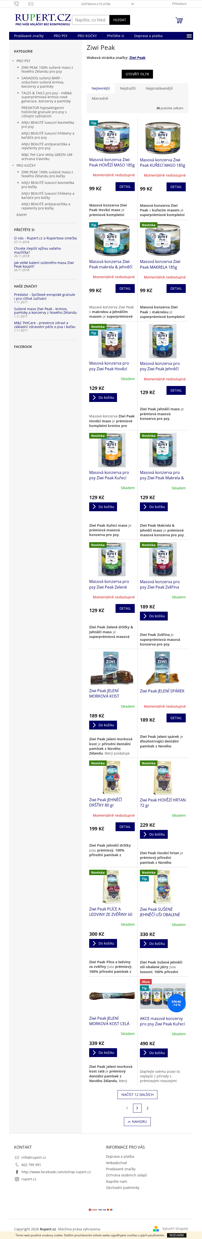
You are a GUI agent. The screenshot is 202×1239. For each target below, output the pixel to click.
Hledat (119, 19)
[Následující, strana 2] (137, 1108)
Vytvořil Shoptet (175, 1228)
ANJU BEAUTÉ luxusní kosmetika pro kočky (47, 184)
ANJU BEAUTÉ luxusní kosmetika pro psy (47, 124)
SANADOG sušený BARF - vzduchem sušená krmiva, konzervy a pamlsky (42, 82)
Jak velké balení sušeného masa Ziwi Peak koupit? (44, 264)
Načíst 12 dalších (137, 1094)
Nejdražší (128, 88)
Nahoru (139, 1121)
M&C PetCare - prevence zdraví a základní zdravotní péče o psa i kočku (44, 325)
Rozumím (177, 1235)
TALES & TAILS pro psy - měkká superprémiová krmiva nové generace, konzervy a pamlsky (46, 97)
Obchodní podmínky (122, 1187)
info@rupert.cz (33, 1157)
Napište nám (116, 1181)
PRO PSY (23, 60)
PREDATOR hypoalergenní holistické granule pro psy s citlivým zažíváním (44, 111)
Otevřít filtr (137, 74)
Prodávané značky (120, 1169)
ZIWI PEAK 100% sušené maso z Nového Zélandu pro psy (47, 69)
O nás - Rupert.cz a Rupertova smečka (45, 238)
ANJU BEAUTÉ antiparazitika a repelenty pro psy (45, 146)
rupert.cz (28, 1179)
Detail (125, 186)
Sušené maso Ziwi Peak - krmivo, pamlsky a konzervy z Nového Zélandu (45, 311)
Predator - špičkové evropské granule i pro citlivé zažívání (44, 296)
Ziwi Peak (137, 57)
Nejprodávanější (159, 88)
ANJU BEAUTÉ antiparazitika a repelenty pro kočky (45, 206)
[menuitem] (29, 36)
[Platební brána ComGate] (101, 1209)
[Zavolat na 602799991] (21, 3)
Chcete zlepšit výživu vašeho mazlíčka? (37, 250)
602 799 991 (31, 1164)
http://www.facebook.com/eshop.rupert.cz (56, 1172)
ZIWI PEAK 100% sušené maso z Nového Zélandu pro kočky (47, 174)
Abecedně (100, 98)
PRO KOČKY (26, 165)
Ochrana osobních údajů (126, 1175)
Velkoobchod (116, 1162)
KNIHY (22, 214)
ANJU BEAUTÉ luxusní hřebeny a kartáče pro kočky (47, 195)
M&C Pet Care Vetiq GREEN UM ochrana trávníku (46, 156)
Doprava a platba (96, 4)
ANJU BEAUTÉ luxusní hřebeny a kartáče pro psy (47, 135)
